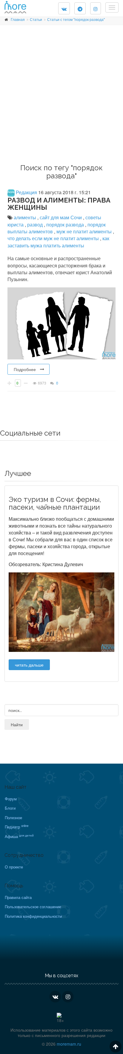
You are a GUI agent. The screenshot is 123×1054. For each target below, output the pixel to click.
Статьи (36, 19)
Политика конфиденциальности (33, 916)
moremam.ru (69, 1044)
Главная (18, 19)
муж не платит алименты (84, 231)
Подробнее (25, 369)
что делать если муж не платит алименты (53, 238)
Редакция (26, 192)
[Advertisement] (61, 96)
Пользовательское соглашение (33, 906)
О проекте (14, 867)
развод (35, 224)
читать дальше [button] (29, 665)
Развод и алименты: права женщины (58, 203)
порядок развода (65, 224)
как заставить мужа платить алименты (58, 242)
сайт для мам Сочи (61, 217)
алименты (25, 217)
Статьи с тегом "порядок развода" (76, 19)
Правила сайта (18, 897)
